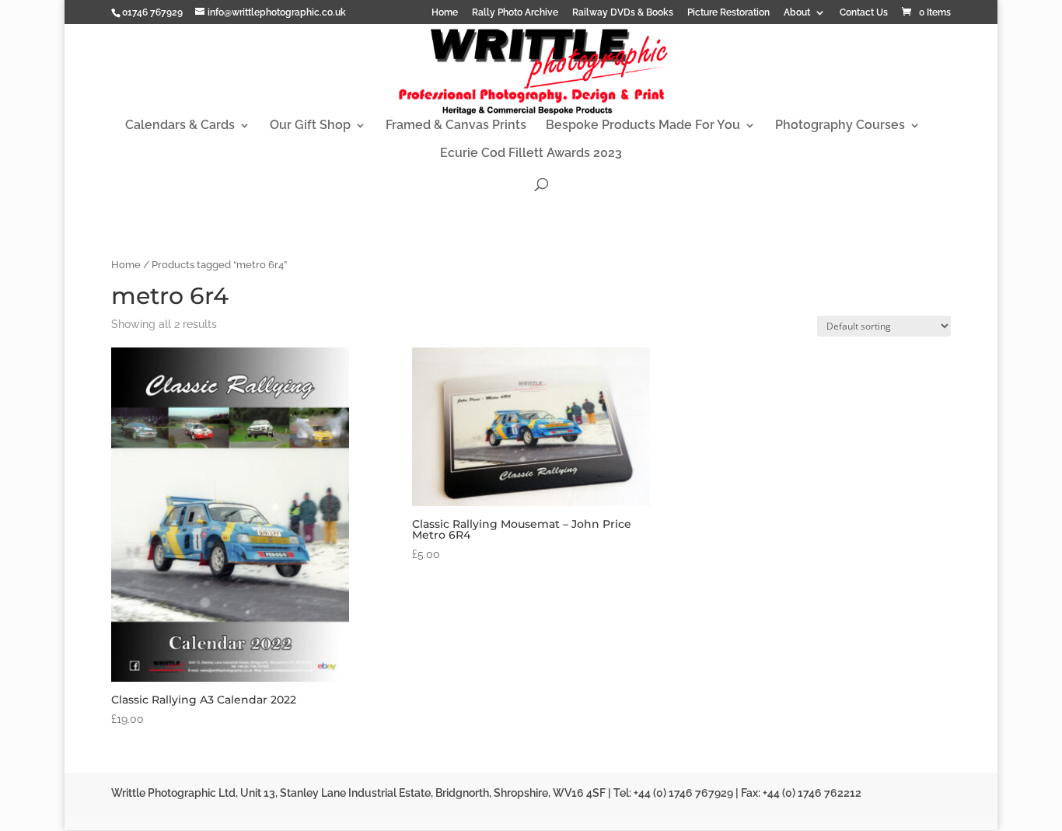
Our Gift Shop (310, 126)
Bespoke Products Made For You (643, 126)
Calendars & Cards (180, 126)
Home (444, 13)
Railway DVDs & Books (622, 13)
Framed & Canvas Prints (456, 126)
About (797, 13)
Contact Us (864, 13)
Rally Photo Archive (515, 13)
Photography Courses (840, 126)
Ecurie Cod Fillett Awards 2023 (531, 154)
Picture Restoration (728, 13)
